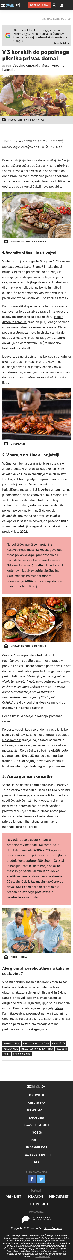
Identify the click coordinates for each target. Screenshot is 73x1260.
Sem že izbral (62, 43)
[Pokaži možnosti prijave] (62, 5)
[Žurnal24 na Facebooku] (32, 1179)
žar (17, 1043)
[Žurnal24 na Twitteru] (41, 1179)
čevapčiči (58, 1043)
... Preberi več (43, 1256)
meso (26, 1043)
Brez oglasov (39, 5)
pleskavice (11, 1049)
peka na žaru (22, 1054)
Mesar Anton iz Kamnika (37, 1049)
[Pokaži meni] (67, 5)
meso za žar (41, 1043)
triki (7, 1054)
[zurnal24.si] (10, 5)
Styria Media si (53, 1228)
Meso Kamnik (11, 740)
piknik (7, 1043)
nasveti (62, 1049)
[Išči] (54, 5)
